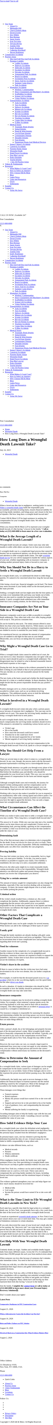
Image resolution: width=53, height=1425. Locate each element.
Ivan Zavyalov (15, 41)
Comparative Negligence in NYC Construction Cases (18, 1304)
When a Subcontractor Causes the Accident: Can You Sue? (20, 1314)
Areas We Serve (16, 190)
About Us (14, 26)
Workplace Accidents (18, 87)
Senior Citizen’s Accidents (20, 144)
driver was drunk (16, 982)
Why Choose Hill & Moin (20, 173)
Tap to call (14, 1)
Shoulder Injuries (21, 138)
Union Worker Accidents (24, 98)
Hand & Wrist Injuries (23, 131)
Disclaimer (9, 1416)
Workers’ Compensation (24, 90)
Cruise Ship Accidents (23, 120)
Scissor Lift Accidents (23, 96)
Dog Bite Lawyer (17, 155)
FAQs (12, 182)
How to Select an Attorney (20, 171)
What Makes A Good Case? (21, 168)
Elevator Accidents (22, 72)
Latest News (15, 177)
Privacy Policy (10, 1413)
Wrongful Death (16, 151)
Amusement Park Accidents (25, 74)
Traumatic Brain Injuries (24, 127)
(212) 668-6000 (6, 223)
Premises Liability (17, 61)
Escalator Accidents (22, 70)
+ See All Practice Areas (19, 162)
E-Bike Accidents (21, 122)
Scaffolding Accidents (23, 94)
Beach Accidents (21, 76)
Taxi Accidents (20, 105)
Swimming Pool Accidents (25, 79)
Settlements (14, 184)
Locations (9, 1392)
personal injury (44, 1007)
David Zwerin (15, 33)
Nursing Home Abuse (18, 149)
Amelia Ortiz (15, 46)
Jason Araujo (15, 39)
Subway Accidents (22, 107)
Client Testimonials (12, 1388)
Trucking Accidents (22, 118)
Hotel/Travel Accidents (19, 153)
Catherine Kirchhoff (18, 50)
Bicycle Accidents (22, 114)
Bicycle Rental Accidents (24, 116)
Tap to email (5, 1)
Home (7, 429)
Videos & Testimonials (14, 164)
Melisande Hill (15, 28)
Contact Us (9, 188)
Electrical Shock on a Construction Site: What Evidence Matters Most (24, 1333)
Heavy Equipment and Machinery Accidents (32, 92)
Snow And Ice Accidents (24, 81)
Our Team (9, 24)
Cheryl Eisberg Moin (18, 30)
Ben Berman (15, 37)
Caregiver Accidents (18, 146)
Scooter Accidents (22, 111)
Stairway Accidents (22, 65)
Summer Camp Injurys (23, 83)
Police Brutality (16, 157)
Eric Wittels (14, 35)
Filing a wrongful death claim (11, 508)
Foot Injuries (20, 140)
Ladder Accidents (21, 63)
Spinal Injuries (20, 129)
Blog (12, 175)
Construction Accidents (14, 55)
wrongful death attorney (28, 1217)
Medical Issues (15, 125)
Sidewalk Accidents (22, 68)
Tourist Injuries (16, 160)
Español (8, 186)
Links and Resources (18, 179)
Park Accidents (20, 85)
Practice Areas (10, 57)
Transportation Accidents (19, 101)
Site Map (8, 1418)
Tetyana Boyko (16, 44)
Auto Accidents (21, 103)
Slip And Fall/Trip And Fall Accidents (24, 59)
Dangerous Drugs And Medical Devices (30, 142)
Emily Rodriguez (16, 48)
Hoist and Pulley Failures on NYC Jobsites (14, 1323)
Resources (9, 166)
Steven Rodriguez (17, 52)
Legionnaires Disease (23, 136)
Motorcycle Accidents (23, 109)
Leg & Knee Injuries (23, 133)
